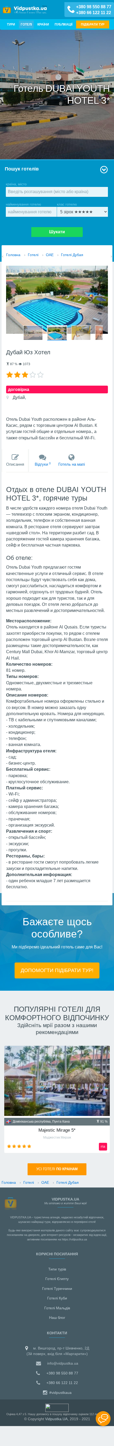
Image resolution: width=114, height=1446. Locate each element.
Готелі (26, 24)
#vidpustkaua (60, 1392)
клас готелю (67, 204)
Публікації (63, 24)
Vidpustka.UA (56, 1419)
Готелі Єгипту (57, 1279)
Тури (11, 24)
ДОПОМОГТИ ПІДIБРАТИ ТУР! (57, 970)
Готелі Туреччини (57, 1288)
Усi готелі (57, 1169)
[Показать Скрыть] (103, 1418)
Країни (43, 24)
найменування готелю (23, 204)
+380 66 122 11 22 (93, 12)
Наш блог (57, 1317)
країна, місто (16, 184)
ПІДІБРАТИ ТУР (92, 24)
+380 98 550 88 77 (93, 7)
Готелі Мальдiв (57, 1308)
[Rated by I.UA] (57, 1407)
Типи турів (57, 1269)
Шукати (57, 232)
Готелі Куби (57, 1298)
